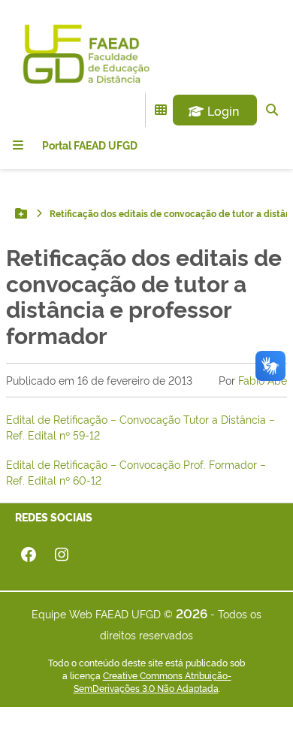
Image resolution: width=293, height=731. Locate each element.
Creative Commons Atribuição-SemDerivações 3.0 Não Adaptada (152, 681)
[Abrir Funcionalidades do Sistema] (161, 110)
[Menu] (18, 145)
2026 (191, 612)
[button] (215, 110)
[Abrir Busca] (272, 110)
